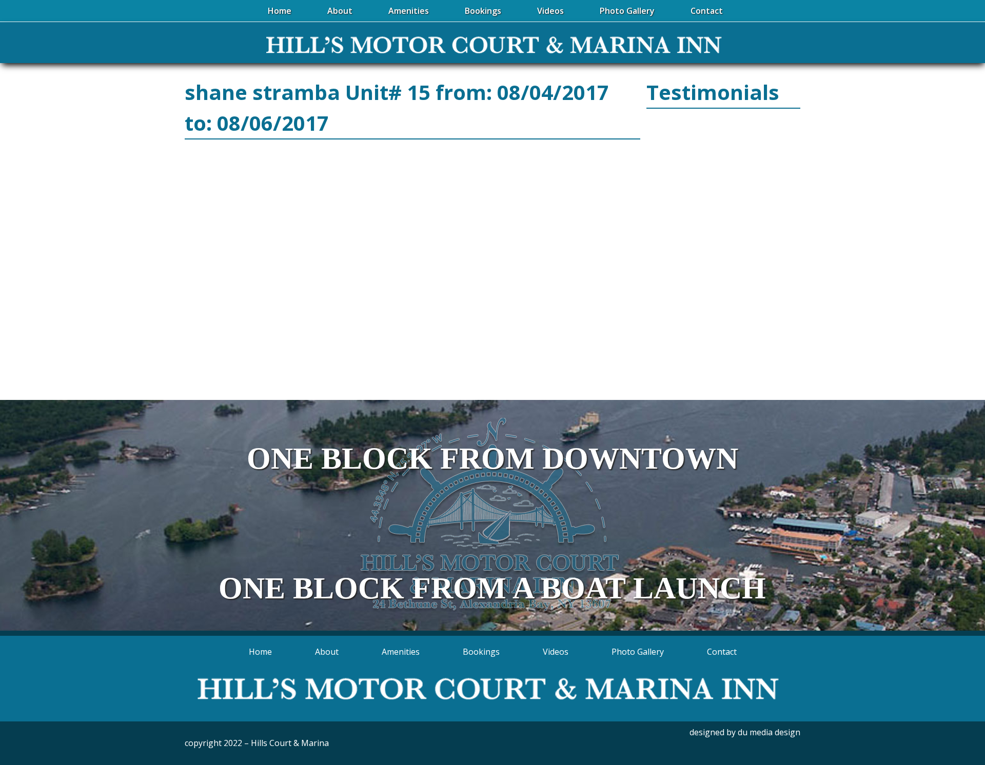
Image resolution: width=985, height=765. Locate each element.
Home (260, 651)
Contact (722, 651)
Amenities (401, 651)
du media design (769, 732)
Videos (555, 651)
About (327, 651)
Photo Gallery (638, 651)
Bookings (481, 651)
